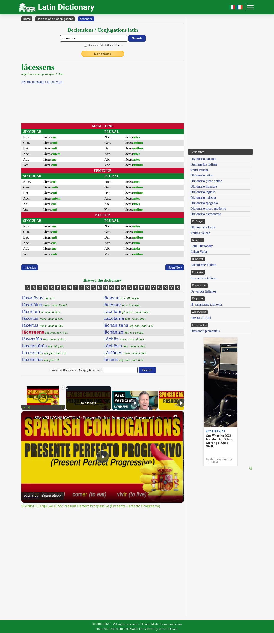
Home (27, 19)
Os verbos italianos (203, 291)
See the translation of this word (42, 82)
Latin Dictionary (202, 246)
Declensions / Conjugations (55, 19)
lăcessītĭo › (175, 267)
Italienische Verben (203, 265)
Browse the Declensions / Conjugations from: (75, 370)
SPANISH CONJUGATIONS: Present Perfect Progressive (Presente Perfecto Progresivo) (102, 417)
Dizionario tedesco (203, 197)
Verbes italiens (200, 233)
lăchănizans (129, 325)
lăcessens (86, 19)
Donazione (102, 53)
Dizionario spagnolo (204, 203)
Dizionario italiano (203, 159)
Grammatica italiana (204, 164)
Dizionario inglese (203, 192)
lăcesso (122, 297)
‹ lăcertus (30, 267)
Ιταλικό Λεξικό (201, 317)
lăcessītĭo (44, 338)
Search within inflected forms (105, 45)
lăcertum (41, 311)
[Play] (24, 407)
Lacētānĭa (125, 318)
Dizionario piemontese (206, 214)
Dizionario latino (202, 175)
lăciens (124, 359)
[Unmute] (29, 407)
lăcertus (43, 318)
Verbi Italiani (199, 170)
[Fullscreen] (62, 407)
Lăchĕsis (125, 345)
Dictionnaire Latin (203, 227)
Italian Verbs (199, 251)
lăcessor (122, 304)
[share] (175, 416)
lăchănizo (124, 332)
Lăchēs (124, 338)
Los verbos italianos (204, 278)
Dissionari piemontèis (205, 331)
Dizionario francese (204, 186)
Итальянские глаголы (206, 304)
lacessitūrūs (43, 345)
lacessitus (44, 352)
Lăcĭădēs (125, 352)
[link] (28, 418)
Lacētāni (127, 311)
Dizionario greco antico (206, 181)
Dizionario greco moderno (208, 208)
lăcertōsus (38, 297)
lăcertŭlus (44, 304)
